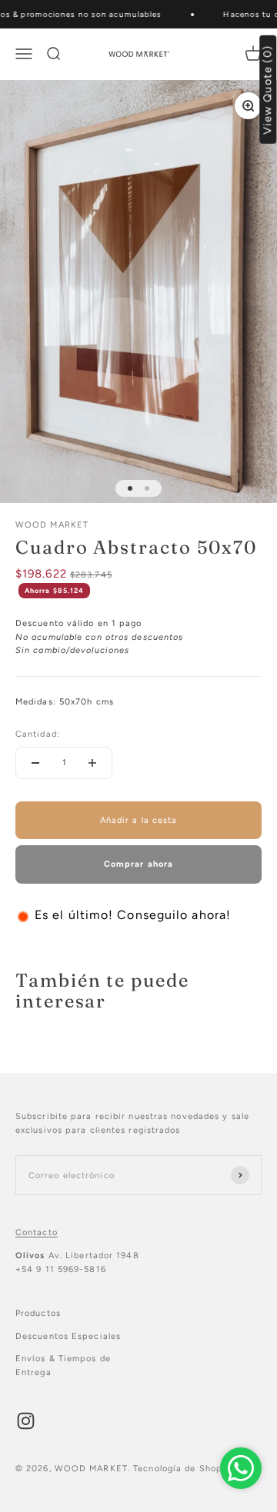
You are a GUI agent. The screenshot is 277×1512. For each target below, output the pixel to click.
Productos (38, 1313)
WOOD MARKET (51, 525)
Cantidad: (37, 734)
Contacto (36, 1232)
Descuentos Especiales (68, 1336)
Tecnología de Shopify (184, 1469)
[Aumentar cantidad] (92, 763)
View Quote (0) (268, 90)
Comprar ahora (138, 864)
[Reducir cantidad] (35, 763)
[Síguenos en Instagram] (25, 1420)
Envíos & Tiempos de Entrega (63, 1365)
